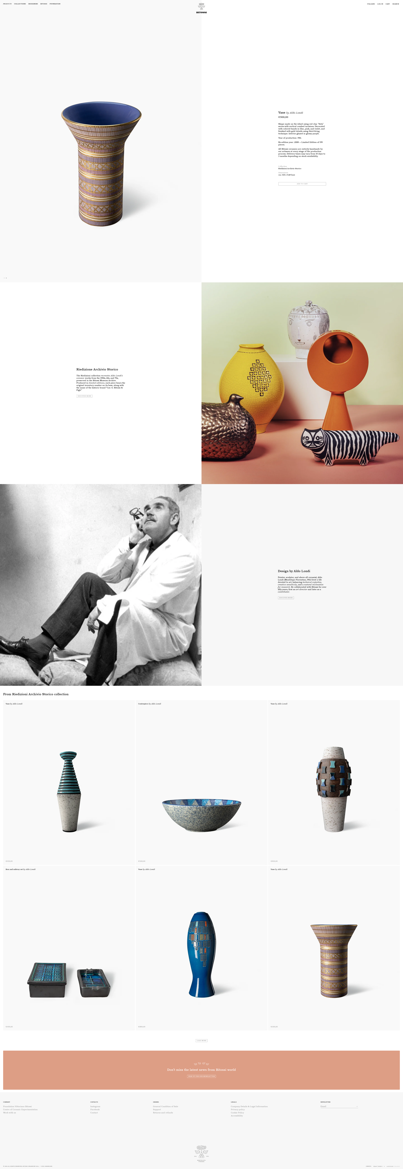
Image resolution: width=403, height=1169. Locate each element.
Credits (368, 1165)
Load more (201, 1040)
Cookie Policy (237, 1113)
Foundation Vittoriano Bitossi (17, 1106)
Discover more (84, 396)
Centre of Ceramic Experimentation (20, 1109)
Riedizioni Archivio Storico (289, 169)
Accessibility (237, 1116)
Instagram (95, 1106)
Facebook (95, 1109)
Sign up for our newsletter (201, 1076)
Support (157, 1109)
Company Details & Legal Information (249, 1106)
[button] (43, 4)
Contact (94, 1113)
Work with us (9, 1113)
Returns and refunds (163, 1113)
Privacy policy (238, 1109)
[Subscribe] (356, 1106)
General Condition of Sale (165, 1106)
